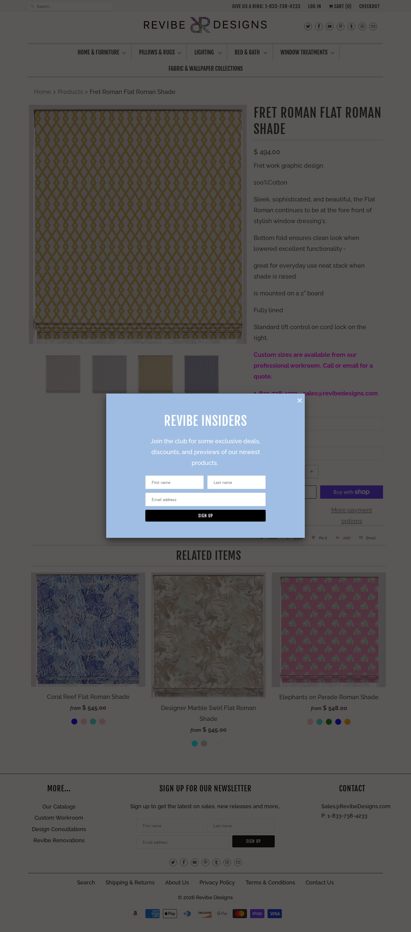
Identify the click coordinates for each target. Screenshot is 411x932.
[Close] (300, 400)
